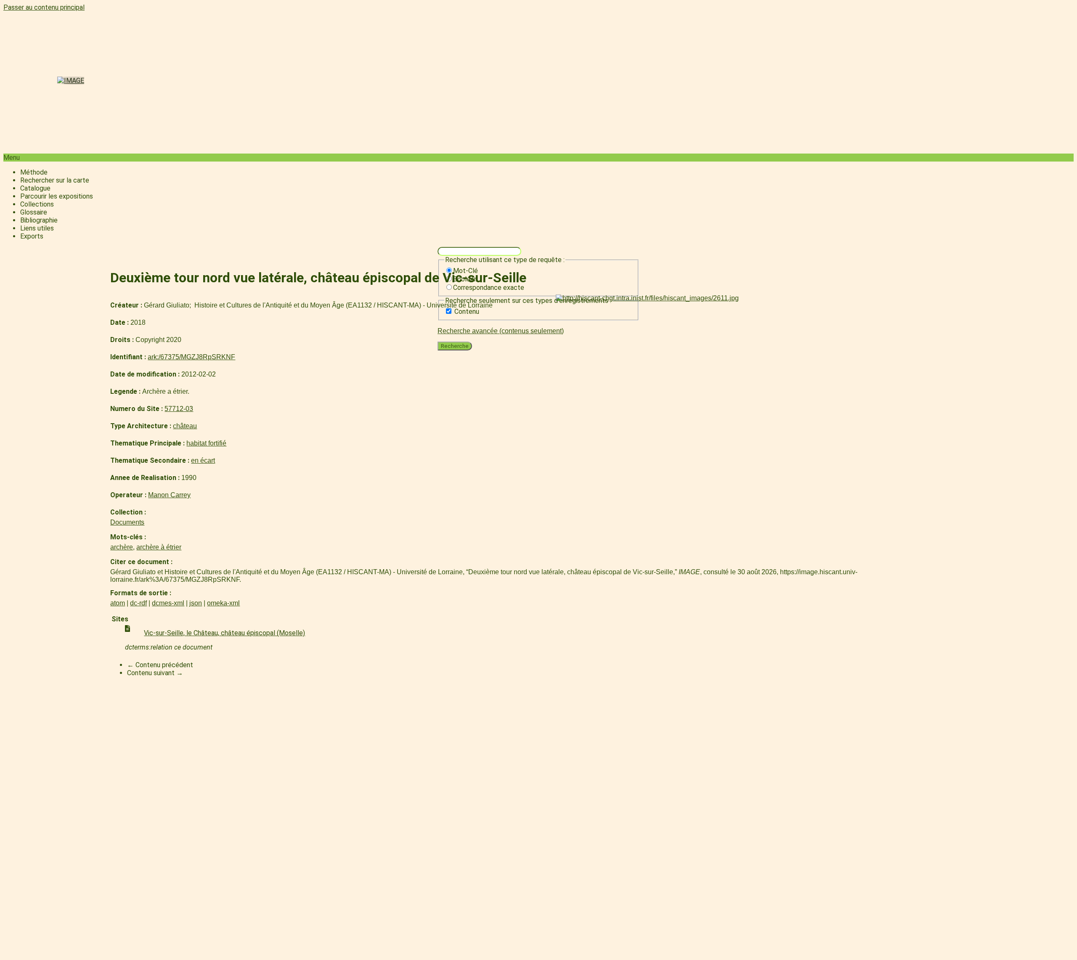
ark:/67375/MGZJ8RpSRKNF (191, 357)
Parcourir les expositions (56, 196)
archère (121, 547)
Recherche (455, 346)
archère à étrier (158, 547)
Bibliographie (39, 220)
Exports (31, 236)
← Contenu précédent (160, 665)
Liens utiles (37, 228)
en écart (203, 460)
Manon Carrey (169, 495)
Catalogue (35, 188)
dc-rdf (138, 603)
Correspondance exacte (488, 288)
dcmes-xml (168, 603)
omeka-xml (223, 603)
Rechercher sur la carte (54, 180)
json (195, 603)
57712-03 (178, 408)
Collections (37, 204)
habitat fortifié (206, 443)
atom (117, 603)
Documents (127, 522)
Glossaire (33, 212)
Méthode (34, 172)
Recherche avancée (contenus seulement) (501, 330)
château (185, 426)
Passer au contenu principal (44, 7)
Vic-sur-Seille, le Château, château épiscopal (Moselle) (224, 633)
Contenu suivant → (155, 673)
